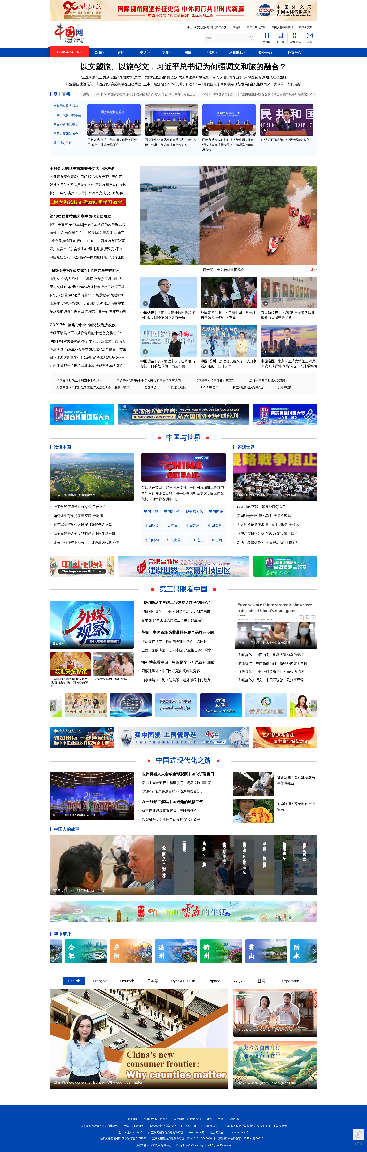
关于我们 (132, 1118)
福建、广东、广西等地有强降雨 (101, 241)
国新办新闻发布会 (66, 133)
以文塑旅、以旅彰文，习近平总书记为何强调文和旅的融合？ (183, 66)
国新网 (237, 27)
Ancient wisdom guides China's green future (267, 1083)
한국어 (263, 981)
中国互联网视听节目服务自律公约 (98, 1125)
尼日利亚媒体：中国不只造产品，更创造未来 (175, 611)
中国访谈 (147, 313)
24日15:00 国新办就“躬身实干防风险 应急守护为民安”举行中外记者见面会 (146, 94)
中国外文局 (306, 27)
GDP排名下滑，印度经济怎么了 (261, 507)
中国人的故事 (66, 829)
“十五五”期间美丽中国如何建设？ (76, 495)
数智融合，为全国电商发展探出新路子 (171, 819)
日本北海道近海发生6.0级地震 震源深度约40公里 (87, 357)
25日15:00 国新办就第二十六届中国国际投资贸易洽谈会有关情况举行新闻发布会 (258, 94)
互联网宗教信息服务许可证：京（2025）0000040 (182, 1138)
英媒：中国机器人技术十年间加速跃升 (264, 642)
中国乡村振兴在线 (282, 27)
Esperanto (290, 981)
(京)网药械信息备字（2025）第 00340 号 (242, 1138)
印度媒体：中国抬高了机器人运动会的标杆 (271, 655)
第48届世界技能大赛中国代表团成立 (80, 216)
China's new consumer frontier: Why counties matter (98, 1082)
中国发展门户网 (256, 27)
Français (100, 981)
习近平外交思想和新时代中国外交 (206, 27)
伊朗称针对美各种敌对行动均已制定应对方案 (84, 341)
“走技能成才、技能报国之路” (144, 77)
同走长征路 (178, 387)
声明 (220, 1118)
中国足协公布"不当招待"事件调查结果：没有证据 (87, 257)
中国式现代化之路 (183, 760)
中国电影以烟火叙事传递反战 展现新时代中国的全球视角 (69, 682)
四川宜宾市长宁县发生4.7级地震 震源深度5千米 (86, 249)
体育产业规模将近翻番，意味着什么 (169, 811)
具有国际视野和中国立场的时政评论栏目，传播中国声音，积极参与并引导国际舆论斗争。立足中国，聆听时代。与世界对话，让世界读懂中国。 (182, 493)
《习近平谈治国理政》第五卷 (215, 380)
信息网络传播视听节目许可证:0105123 (123, 1138)
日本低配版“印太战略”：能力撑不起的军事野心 (268, 495)
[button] (314, 215)
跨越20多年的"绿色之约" (68, 233)
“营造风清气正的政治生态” (101, 77)
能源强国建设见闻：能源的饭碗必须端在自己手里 (103, 84)
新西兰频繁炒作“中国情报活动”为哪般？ (267, 543)
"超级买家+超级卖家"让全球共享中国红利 (85, 270)
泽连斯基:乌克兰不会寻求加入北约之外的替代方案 (88, 349)
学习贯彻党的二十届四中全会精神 (79, 380)
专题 (122, 341)
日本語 (152, 981)
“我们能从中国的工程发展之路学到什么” (175, 602)
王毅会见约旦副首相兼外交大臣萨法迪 (82, 168)
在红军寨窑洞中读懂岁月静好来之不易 (83, 525)
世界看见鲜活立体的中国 (110, 679)
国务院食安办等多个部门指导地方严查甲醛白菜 (86, 177)
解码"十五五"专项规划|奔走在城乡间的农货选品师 (87, 225)
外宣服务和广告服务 (156, 1118)
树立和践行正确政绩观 (248, 387)
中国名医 (268, 361)
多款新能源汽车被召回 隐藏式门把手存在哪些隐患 (88, 311)
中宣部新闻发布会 (66, 124)
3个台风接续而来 (63, 241)
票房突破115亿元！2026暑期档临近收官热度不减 (87, 287)
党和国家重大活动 (66, 105)
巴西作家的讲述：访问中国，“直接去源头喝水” (177, 650)
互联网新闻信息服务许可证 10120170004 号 (177, 1132)
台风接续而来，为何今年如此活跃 (275, 84)
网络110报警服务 (134, 1125)
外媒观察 (59, 643)
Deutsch (127, 981)
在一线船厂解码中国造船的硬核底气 (172, 802)
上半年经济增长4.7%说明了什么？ (169, 84)
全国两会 (151, 387)
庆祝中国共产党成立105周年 (268, 380)
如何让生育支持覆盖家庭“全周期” (79, 516)
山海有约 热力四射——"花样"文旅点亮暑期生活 (86, 279)
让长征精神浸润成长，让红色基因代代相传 (86, 543)
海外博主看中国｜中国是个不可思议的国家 (177, 662)
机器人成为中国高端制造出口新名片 (195, 77)
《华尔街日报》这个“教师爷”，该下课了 (267, 534)
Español (214, 981)
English (74, 981)
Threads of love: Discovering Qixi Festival (265, 1030)
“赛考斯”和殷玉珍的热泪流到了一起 (79, 890)
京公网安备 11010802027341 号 (229, 1132)
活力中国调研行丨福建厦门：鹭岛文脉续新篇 (176, 783)
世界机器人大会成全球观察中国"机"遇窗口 (178, 774)
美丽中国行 (285, 387)
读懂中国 (62, 447)
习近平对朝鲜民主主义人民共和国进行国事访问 (149, 380)
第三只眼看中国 (183, 589)
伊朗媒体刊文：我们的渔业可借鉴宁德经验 (174, 641)
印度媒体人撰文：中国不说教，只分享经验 (271, 680)
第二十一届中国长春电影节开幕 (74, 815)
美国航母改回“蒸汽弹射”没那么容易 (264, 516)
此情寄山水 (233, 77)
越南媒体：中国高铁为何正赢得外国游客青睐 (272, 663)
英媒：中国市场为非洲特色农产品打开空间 (177, 632)
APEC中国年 (209, 387)
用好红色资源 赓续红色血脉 (265, 77)
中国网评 (216, 511)
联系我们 (195, 1118)
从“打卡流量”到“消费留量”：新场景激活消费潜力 (86, 295)
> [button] (314, 94)
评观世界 (246, 447)
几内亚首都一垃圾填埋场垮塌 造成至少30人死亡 (86, 366)
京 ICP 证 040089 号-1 (131, 1132)
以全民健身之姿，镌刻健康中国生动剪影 (84, 534)
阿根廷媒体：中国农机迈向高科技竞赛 (170, 671)
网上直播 (62, 94)
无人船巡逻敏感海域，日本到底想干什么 (268, 525)
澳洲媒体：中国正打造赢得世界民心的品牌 (271, 672)
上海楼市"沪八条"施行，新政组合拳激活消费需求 (87, 303)
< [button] (311, 94)
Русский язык (183, 981)
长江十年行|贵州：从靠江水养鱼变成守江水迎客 (86, 193)
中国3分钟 (208, 361)
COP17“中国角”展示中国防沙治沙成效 (83, 325)
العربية (239, 981)
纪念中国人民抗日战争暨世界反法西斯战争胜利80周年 (93, 387)
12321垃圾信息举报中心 (164, 1125)
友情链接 (234, 1118)
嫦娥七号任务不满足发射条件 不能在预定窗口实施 (88, 185)
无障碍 (358, 1143)
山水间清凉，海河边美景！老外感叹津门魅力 (175, 680)
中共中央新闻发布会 (67, 115)
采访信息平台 (63, 143)
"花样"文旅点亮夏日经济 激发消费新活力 (173, 792)
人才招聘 (179, 1118)
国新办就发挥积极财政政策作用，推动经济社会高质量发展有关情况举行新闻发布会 (228, 144)
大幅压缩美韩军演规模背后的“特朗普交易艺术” (85, 333)
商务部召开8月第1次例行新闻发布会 (284, 139)
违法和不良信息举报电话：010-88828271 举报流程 (256, 1125)
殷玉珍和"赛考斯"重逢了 (106, 233)
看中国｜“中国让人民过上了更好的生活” (171, 620)
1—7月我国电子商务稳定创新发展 (222, 84)
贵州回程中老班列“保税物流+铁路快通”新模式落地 (178, 270)
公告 (209, 1118)
